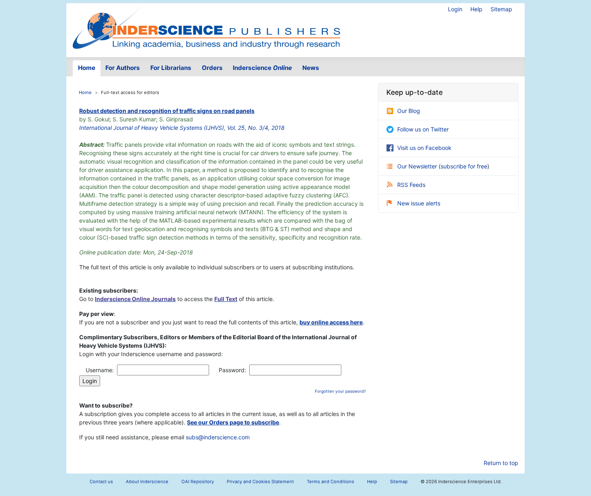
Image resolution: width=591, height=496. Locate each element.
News (310, 68)
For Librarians (170, 68)
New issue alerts (418, 203)
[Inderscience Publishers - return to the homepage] (206, 27)
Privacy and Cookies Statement (260, 481)
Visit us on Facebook (424, 147)
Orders (212, 68)
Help (476, 9)
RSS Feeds (411, 184)
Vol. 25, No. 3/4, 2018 (256, 127)
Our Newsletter (418, 166)
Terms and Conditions (330, 481)
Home (86, 68)
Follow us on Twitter (423, 129)
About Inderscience (147, 481)
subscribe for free (464, 166)
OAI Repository (197, 481)
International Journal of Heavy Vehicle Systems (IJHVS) (151, 127)
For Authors (122, 68)
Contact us (101, 481)
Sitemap (501, 9)
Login (455, 9)
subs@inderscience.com (218, 437)
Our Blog (408, 110)
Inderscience (262, 68)
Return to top (501, 462)
